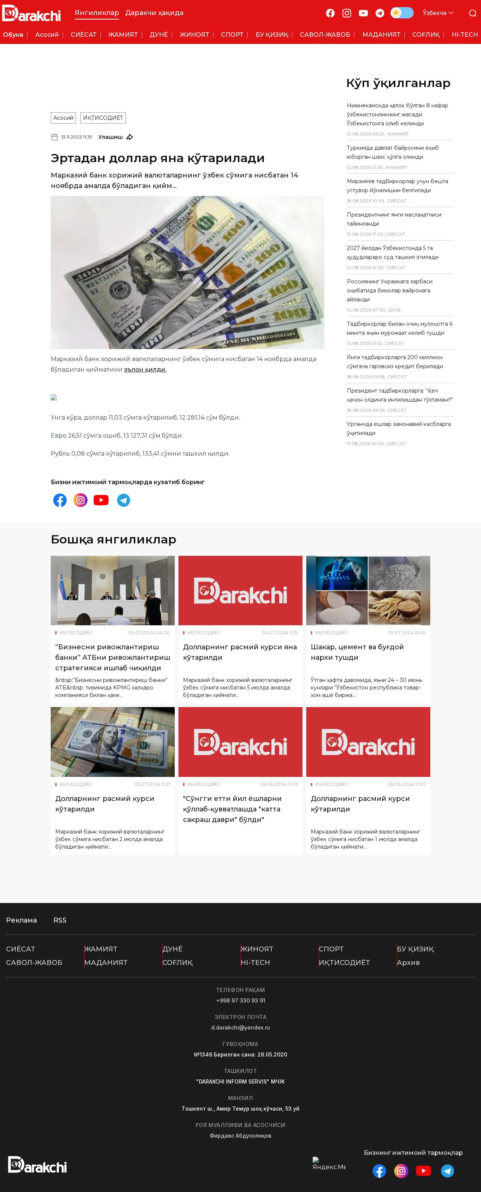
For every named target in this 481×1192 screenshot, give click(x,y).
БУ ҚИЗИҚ (415, 949)
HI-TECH (255, 963)
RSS (60, 920)
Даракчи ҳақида (154, 13)
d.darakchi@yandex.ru (240, 1027)
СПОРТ (331, 949)
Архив (408, 963)
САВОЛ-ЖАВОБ (34, 963)
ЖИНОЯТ (257, 949)
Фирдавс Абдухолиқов (240, 1135)
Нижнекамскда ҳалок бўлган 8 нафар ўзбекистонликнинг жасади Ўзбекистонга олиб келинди (397, 114)
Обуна (13, 34)
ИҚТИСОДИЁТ (103, 117)
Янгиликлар (97, 13)
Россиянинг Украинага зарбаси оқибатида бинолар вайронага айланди (390, 290)
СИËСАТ (20, 949)
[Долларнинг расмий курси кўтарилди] (113, 742)
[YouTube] (363, 13)
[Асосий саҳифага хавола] (31, 13)
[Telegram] (379, 13)
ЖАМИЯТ (101, 949)
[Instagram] (346, 13)
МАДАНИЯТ (106, 963)
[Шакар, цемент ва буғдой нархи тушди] (368, 591)
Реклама (21, 920)
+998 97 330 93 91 (240, 1000)
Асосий (63, 117)
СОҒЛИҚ (177, 963)
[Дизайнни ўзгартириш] (402, 12)
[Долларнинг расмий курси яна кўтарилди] (240, 591)
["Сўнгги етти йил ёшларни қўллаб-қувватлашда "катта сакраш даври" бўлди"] (240, 742)
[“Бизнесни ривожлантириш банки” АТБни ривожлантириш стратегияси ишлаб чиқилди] (113, 591)
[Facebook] (330, 13)
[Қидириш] (472, 13)
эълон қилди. (145, 369)
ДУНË (172, 949)
